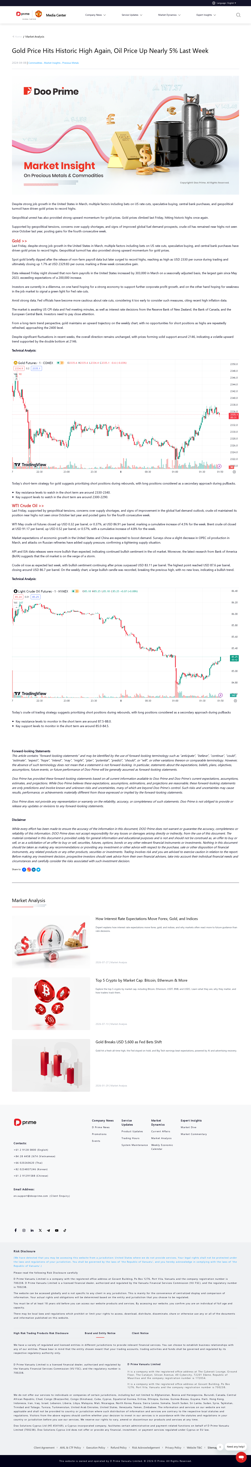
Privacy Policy (173, 1447)
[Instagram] (29, 870)
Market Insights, (53, 62)
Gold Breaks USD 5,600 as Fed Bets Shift (129, 1041)
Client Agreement (44, 1447)
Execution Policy (95, 1447)
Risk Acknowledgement (146, 1447)
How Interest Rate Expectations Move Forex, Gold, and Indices (147, 918)
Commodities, (36, 62)
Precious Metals (70, 62)
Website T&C (194, 1447)
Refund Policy (119, 1447)
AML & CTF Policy (70, 1447)
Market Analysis (34, 36)
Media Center (56, 14)
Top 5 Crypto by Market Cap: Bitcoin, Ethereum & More (141, 980)
